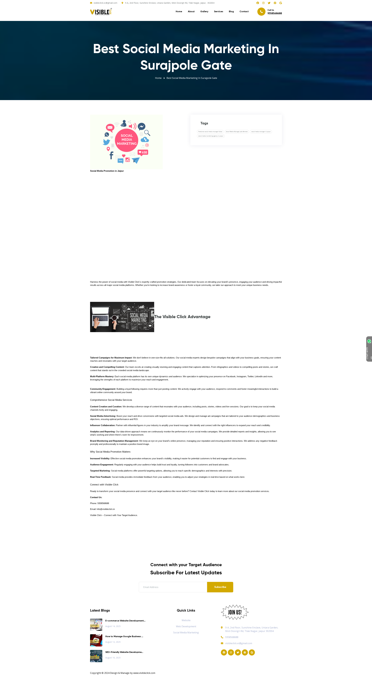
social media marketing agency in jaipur (210, 136)
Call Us (275, 12)
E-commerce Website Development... (125, 621)
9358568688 (231, 637)
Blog (231, 11)
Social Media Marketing (186, 632)
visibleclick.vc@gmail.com (105, 2)
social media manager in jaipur (261, 132)
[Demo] (235, 612)
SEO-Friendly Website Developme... (124, 652)
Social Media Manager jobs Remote (237, 132)
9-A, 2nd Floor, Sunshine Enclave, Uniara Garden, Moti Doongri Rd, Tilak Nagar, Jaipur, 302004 (169, 2)
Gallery (204, 11)
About (191, 11)
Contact (244, 11)
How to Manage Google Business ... (124, 636)
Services (218, 11)
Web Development (186, 626)
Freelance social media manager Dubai (210, 132)
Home (179, 11)
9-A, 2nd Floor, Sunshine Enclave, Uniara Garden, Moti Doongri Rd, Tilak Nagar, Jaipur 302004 (251, 629)
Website (186, 620)
